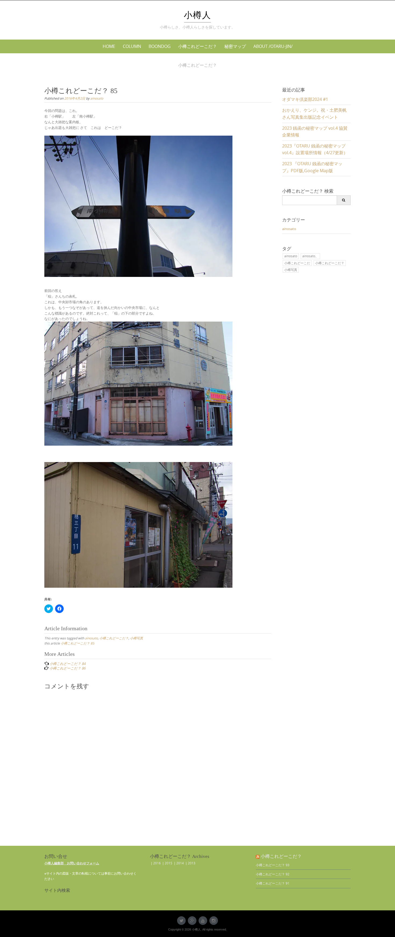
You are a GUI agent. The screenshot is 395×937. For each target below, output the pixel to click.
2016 (157, 863)
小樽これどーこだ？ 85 (77, 643)
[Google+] (192, 920)
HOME (109, 46)
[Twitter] (181, 920)
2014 (180, 863)
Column (132, 46)
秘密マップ (235, 46)
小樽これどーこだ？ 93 (272, 865)
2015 (168, 863)
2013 (191, 863)
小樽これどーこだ (297, 263)
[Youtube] (203, 920)
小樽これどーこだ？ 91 (272, 883)
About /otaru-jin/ (273, 46)
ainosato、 (310, 256)
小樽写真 (136, 638)
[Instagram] (213, 920)
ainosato (96, 98)
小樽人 (197, 15)
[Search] (343, 200)
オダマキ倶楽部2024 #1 (305, 99)
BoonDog (160, 46)
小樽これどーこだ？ (197, 46)
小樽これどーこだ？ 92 (272, 874)
